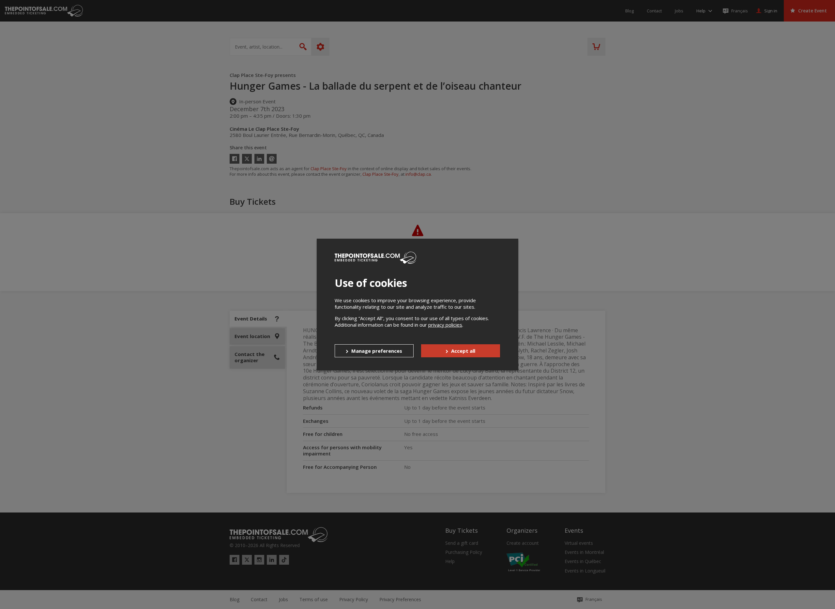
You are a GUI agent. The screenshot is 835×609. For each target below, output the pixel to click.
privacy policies (445, 324)
